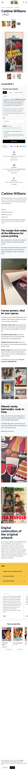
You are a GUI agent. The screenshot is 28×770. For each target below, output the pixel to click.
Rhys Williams (16, 221)
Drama (10, 214)
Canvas (10, 92)
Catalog (2, 7)
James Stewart (16, 219)
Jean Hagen (22, 219)
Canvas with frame (18, 92)
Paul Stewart (10, 221)
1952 (5, 209)
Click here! (14, 184)
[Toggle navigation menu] (2, 2)
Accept (12, 767)
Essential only (5, 767)
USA (7, 217)
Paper (5, 92)
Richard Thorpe (9, 212)
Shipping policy (14, 159)
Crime (6, 214)
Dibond (5, 96)
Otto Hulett (4, 221)
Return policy (14, 172)
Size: (4, 118)
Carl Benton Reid (8, 219)
